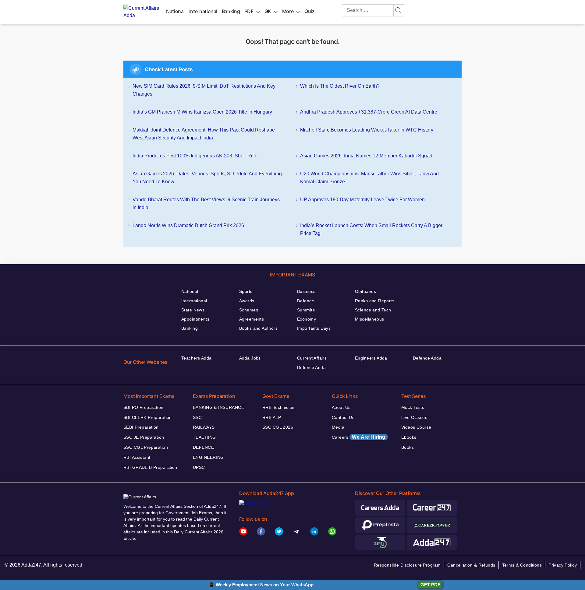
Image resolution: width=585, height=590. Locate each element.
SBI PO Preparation (143, 407)
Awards (246, 300)
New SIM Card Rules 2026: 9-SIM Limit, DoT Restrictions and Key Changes (204, 90)
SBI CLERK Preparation (147, 417)
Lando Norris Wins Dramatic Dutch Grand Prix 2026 (188, 225)
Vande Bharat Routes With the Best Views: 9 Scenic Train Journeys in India (206, 203)
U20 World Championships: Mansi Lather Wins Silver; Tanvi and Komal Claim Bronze (369, 177)
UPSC (199, 467)
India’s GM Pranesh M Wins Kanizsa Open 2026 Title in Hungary (202, 111)
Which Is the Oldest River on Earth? (340, 86)
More (288, 11)
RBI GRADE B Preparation (150, 467)
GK (267, 11)
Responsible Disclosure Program (407, 565)
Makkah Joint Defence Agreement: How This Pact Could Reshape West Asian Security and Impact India (204, 133)
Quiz (309, 11)
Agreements (251, 319)
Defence (305, 300)
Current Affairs (312, 358)
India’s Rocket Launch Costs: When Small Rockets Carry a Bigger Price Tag (371, 229)
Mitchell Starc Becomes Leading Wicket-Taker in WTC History (366, 129)
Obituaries (365, 291)
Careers (358, 437)
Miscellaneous (369, 319)
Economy (306, 319)
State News (192, 309)
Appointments (195, 319)
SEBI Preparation (141, 427)
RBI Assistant (136, 457)
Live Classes (414, 417)
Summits (306, 309)
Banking (231, 11)
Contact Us (343, 417)
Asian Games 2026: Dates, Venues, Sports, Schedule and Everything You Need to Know (207, 177)
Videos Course (416, 427)
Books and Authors (258, 328)
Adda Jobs (250, 358)
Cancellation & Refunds (471, 565)
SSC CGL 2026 (277, 427)
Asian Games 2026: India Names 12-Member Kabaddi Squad (366, 155)
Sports (246, 291)
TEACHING (204, 437)
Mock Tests (412, 407)
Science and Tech (373, 309)
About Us (341, 407)
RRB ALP (271, 417)
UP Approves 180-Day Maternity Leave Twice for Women (362, 199)
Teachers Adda (196, 358)
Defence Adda (311, 367)
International (203, 11)
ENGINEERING (208, 457)
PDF (249, 11)
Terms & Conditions (522, 565)
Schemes (248, 309)
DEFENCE (203, 447)
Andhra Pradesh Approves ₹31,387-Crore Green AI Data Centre (368, 111)
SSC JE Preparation (143, 437)
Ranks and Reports (374, 300)
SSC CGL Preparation (145, 447)
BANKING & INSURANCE (218, 407)
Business (306, 291)
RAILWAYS (203, 427)
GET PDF (430, 584)
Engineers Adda (371, 358)
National (175, 11)
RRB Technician (278, 407)
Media (338, 427)
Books (407, 447)
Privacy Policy (562, 565)
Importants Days (314, 328)
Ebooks (409, 437)
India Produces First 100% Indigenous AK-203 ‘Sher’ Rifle (195, 155)
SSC (197, 417)
